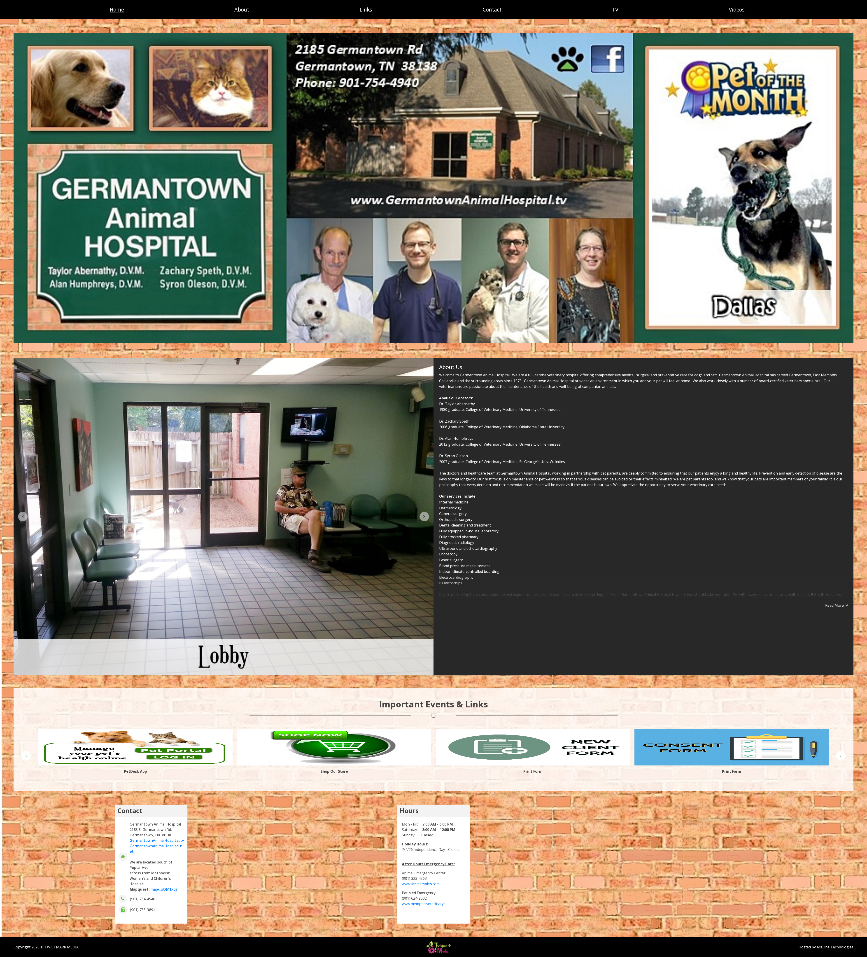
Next (424, 516)
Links (366, 9)
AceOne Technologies (835, 947)
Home (117, 9)
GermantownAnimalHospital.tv (157, 840)
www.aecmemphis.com (421, 883)
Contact (492, 9)
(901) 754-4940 (142, 898)
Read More (834, 605)
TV (615, 9)
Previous (23, 516)
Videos (737, 9)
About (241, 9)
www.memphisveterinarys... (424, 903)
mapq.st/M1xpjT (165, 889)
